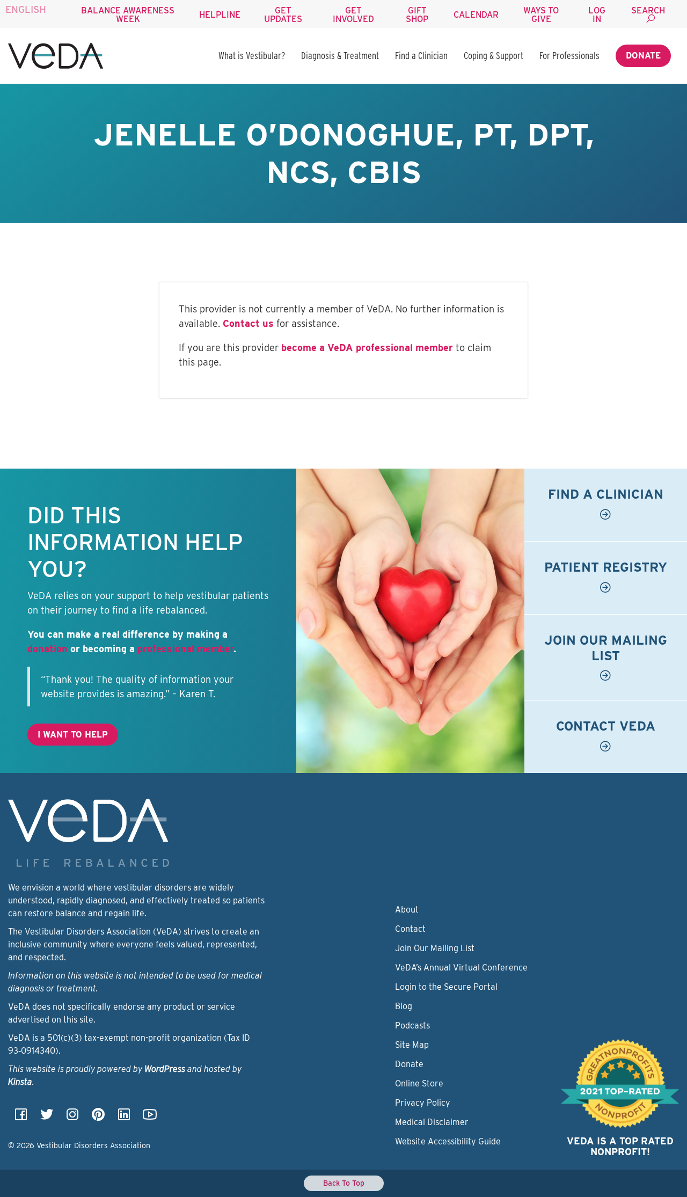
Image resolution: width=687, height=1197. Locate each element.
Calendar (476, 15)
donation (47, 648)
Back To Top (343, 1183)
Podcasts (412, 1025)
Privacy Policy (422, 1103)
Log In (596, 14)
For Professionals (569, 55)
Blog (403, 1006)
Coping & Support (493, 55)
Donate (643, 55)
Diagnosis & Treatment (340, 55)
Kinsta (20, 1082)
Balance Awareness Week (127, 14)
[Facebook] (21, 1118)
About (407, 909)
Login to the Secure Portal (446, 987)
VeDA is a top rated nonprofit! (620, 1146)
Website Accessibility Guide (448, 1141)
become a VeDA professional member (367, 347)
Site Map (412, 1045)
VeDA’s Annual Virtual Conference (461, 967)
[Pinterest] (98, 1118)
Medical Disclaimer (432, 1122)
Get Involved (353, 14)
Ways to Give (541, 14)
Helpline (219, 15)
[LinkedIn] (124, 1118)
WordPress (164, 1069)
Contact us (248, 323)
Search (648, 10)
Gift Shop (417, 14)
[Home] (55, 56)
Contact (410, 929)
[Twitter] (46, 1118)
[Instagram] (72, 1118)
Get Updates (283, 14)
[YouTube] (149, 1118)
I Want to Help (73, 734)
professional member (185, 648)
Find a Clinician (421, 55)
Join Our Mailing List (434, 948)
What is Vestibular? (251, 55)
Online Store (419, 1083)
